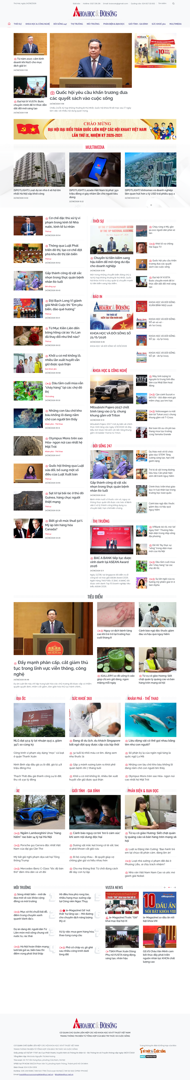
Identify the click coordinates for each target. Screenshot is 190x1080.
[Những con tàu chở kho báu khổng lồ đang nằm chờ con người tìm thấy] (28, 418)
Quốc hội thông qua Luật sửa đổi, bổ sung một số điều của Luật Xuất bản (64, 470)
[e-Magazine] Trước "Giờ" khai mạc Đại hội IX (121, 919)
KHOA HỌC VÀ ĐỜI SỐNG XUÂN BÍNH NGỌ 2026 (162, 304)
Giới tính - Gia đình (138, 24)
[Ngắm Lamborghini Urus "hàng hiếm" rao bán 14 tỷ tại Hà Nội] (39, 812)
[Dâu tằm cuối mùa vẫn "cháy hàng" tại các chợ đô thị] (28, 391)
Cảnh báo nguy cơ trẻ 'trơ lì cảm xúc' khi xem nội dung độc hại (94, 835)
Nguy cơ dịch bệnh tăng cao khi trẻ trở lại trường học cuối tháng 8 (114, 634)
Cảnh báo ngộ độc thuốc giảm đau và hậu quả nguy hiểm (162, 506)
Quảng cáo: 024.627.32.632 (143, 3)
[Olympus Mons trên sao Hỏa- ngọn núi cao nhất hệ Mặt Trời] (28, 446)
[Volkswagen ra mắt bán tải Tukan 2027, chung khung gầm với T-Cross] (141, 415)
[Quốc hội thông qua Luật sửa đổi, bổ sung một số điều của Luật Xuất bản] (28, 473)
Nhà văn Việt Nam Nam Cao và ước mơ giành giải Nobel (150, 874)
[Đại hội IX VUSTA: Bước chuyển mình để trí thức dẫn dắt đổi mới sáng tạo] (30, 87)
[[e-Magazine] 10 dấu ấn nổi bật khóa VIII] (159, 903)
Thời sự (18, 24)
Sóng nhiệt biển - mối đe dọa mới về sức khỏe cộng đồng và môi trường (30, 898)
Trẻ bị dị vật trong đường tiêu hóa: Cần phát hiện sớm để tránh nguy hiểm (162, 472)
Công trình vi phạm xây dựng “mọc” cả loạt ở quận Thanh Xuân (39, 754)
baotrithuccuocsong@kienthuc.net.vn (36, 1074)
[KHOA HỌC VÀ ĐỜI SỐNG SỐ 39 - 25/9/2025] (141, 340)
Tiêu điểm (95, 596)
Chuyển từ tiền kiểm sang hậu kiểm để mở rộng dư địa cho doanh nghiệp (110, 262)
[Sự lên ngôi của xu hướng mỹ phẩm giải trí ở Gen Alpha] (141, 583)
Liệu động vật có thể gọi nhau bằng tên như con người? (150, 742)
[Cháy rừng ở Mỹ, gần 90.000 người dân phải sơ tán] (141, 231)
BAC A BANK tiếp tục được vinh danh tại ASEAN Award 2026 (110, 562)
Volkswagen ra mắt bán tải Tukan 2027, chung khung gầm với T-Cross (162, 414)
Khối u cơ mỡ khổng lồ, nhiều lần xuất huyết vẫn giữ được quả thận (63, 360)
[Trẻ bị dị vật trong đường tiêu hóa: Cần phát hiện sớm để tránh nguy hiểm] (141, 473)
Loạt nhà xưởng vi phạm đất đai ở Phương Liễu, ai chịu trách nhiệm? (148, 862)
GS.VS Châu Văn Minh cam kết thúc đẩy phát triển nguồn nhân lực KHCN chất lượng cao (159, 956)
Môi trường (93, 24)
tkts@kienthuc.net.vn (64, 1074)
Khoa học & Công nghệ (38, 24)
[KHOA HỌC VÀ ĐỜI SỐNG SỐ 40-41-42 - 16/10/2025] (141, 323)
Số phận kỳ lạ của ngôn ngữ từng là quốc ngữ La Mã (148, 754)
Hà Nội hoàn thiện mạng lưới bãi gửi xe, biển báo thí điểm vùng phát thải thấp (31, 950)
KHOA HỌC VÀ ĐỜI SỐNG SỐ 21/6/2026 (110, 335)
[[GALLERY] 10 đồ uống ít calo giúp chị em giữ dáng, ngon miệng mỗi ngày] (116, 659)
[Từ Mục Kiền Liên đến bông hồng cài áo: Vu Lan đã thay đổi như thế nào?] (28, 336)
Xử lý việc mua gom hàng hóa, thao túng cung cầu (76, 933)
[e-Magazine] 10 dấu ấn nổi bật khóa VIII (158, 919)
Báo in (97, 296)
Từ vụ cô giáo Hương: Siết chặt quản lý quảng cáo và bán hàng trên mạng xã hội (157, 679)
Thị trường (77, 24)
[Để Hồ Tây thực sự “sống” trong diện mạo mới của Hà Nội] (141, 549)
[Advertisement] (95, 986)
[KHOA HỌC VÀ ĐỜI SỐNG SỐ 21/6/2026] (111, 315)
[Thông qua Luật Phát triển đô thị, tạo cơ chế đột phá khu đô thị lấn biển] (28, 253)
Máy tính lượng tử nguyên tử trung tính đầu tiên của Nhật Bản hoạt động (162, 381)
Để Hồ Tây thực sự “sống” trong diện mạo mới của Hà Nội (160, 548)
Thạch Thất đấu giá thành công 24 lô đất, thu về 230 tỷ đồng (38, 778)
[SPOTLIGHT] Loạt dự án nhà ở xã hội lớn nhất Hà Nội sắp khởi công (37, 192)
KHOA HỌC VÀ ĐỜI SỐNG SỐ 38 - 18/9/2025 (162, 354)
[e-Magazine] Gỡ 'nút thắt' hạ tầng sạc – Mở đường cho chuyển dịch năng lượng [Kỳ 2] (76, 915)
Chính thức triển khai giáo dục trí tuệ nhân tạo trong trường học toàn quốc (162, 489)
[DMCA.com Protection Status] (148, 1056)
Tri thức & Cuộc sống (153, 1051)
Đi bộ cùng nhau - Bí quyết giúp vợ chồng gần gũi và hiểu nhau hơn (91, 858)
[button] (165, 887)
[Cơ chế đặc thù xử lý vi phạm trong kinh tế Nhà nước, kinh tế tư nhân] (28, 225)
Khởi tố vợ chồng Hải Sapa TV (161, 245)
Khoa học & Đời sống (95, 11)
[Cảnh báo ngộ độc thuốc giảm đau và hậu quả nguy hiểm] (141, 507)
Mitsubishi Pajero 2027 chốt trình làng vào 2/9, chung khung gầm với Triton (109, 411)
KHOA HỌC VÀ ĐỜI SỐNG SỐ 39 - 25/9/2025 (162, 337)
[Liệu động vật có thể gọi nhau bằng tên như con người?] (150, 720)
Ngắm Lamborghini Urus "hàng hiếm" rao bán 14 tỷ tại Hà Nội (37, 835)
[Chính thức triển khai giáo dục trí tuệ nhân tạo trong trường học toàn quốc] (141, 490)
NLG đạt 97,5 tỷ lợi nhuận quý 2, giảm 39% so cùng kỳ (38, 742)
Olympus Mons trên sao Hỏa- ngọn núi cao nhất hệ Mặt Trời (64, 442)
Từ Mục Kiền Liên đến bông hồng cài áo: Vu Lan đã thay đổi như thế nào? (63, 332)
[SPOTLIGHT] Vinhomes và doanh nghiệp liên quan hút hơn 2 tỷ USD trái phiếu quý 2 (150, 192)
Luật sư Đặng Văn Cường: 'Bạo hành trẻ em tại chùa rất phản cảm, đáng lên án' (150, 851)
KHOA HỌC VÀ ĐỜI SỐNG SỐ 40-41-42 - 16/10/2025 (162, 322)
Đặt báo (76, 3)
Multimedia (176, 24)
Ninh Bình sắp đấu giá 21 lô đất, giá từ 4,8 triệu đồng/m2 (38, 766)
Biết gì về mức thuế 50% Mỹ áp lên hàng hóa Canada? (64, 525)
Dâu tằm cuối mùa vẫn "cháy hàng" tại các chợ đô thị (64, 387)
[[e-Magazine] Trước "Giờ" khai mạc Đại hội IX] (122, 903)
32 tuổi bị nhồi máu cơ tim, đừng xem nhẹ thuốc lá (93, 754)
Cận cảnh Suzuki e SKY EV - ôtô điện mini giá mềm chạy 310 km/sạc (162, 397)
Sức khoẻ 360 (159, 24)
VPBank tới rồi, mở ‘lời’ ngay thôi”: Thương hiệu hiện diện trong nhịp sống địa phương (162, 532)
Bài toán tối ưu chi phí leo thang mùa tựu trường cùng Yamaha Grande (162, 431)
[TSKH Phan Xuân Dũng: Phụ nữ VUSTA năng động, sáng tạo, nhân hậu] (122, 937)
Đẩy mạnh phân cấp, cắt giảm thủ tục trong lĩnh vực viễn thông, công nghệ (51, 668)
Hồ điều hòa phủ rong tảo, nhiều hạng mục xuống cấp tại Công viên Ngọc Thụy (75, 898)
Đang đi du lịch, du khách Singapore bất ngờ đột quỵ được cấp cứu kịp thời (94, 742)
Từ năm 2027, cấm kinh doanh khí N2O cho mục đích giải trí (29, 62)
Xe (18, 790)
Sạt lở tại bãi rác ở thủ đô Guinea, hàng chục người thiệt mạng (64, 497)
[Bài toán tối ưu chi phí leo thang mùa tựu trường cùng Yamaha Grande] (141, 432)
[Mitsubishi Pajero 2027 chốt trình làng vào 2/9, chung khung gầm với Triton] (111, 389)
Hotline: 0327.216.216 (91, 3)
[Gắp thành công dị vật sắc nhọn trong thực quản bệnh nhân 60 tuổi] (28, 280)
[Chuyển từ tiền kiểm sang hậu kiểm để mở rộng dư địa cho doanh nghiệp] (111, 239)
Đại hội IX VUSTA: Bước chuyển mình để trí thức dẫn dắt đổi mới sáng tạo (30, 105)
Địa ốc (21, 698)
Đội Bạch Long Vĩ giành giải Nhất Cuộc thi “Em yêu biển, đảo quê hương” (63, 305)
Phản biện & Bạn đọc (114, 24)
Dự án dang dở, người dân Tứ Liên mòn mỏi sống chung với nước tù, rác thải (31, 933)
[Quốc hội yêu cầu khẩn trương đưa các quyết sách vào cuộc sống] (91, 60)
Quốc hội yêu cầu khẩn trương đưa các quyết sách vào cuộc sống (89, 95)
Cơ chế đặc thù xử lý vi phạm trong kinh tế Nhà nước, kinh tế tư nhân (62, 222)
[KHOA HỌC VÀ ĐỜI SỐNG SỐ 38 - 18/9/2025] (141, 357)
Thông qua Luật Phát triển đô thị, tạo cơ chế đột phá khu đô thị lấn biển (63, 250)
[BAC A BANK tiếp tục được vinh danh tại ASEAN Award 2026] (111, 539)
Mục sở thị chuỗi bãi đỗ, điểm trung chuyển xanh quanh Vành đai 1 (31, 915)
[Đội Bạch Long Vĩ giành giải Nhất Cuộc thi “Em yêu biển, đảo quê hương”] (28, 308)
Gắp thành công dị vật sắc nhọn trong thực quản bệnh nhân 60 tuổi (64, 277)
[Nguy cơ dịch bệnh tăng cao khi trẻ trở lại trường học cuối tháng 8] (116, 614)
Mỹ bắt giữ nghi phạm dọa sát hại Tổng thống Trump (37, 858)
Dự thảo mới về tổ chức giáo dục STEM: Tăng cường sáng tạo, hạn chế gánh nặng (161, 456)
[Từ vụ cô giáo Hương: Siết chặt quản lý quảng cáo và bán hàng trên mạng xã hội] (157, 659)
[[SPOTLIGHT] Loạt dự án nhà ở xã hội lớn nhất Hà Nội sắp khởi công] (39, 169)
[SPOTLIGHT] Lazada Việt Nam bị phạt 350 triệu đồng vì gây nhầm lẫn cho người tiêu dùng (94, 194)
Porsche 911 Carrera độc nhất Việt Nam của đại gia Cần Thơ (37, 847)
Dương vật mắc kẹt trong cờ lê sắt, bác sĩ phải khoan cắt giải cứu (94, 847)
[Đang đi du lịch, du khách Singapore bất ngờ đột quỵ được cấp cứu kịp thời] (95, 720)
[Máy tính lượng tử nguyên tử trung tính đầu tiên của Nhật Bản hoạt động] (141, 380)
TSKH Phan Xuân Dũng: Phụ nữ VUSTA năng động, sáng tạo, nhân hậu (120, 955)
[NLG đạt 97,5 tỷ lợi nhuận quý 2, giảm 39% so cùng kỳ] (39, 720)
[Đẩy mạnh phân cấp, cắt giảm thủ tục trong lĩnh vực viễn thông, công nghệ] (53, 628)
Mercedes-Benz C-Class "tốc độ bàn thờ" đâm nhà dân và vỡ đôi (38, 870)
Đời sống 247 (60, 24)
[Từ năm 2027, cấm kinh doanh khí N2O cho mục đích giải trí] (30, 44)
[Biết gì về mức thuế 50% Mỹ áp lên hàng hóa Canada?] (28, 528)
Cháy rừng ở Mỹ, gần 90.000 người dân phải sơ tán (162, 230)
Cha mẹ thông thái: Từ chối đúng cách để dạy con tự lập (93, 870)
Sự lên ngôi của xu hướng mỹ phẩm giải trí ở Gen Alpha (162, 582)
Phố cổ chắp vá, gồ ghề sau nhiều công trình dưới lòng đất (76, 951)
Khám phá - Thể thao (54, 424)
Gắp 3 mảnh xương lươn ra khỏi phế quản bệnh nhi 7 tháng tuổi (92, 766)
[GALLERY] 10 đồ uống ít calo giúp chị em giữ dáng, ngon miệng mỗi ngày (116, 679)
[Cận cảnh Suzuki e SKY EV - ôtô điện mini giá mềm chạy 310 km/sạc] (141, 398)
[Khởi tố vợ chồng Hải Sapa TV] (141, 247)
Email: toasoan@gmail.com (115, 3)
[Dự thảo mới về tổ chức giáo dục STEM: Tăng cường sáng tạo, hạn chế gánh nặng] (141, 455)
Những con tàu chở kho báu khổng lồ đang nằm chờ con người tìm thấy (63, 415)
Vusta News (114, 887)
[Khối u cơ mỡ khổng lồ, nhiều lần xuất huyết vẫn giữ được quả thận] (28, 363)
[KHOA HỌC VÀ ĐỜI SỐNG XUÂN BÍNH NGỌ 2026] (141, 306)
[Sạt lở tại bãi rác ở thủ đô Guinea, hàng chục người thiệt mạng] (28, 501)
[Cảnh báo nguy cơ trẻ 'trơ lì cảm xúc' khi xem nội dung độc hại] (95, 812)
